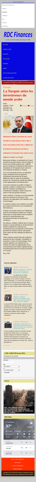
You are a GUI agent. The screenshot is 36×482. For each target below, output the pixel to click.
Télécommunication (9, 73)
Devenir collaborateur (17, 465)
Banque (5, 54)
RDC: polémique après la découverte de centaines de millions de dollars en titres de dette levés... (18, 410)
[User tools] (17, 102)
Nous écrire (18, 462)
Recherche (5, 26)
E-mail (32, 105)
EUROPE (4, 12)
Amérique (4, 15)
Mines (5, 68)
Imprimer (24, 105)
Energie (5, 63)
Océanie (4, 22)
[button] (8, 434)
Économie (6, 59)
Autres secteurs (8, 78)
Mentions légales (17, 469)
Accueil (5, 44)
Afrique (4, 8)
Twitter (6, 113)
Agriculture (7, 49)
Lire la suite (6, 291)
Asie (3, 19)
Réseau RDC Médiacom (8, 5)
